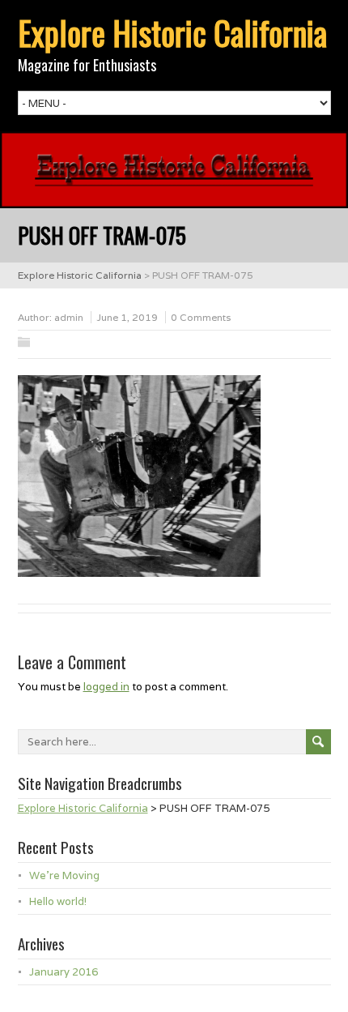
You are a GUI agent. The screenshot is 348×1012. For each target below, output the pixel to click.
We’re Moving (64, 875)
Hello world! (58, 901)
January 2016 (63, 972)
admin (68, 317)
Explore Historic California (172, 32)
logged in (106, 687)
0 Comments (201, 317)
